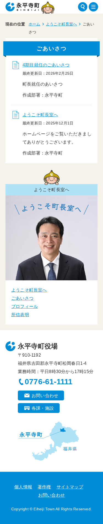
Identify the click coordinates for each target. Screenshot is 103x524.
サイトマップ (70, 487)
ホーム (34, 24)
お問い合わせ (45, 395)
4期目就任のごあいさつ (46, 65)
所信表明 (20, 314)
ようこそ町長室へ (61, 24)
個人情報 (23, 487)
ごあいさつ (22, 298)
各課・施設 (43, 408)
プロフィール (24, 306)
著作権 (44, 487)
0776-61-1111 (49, 381)
